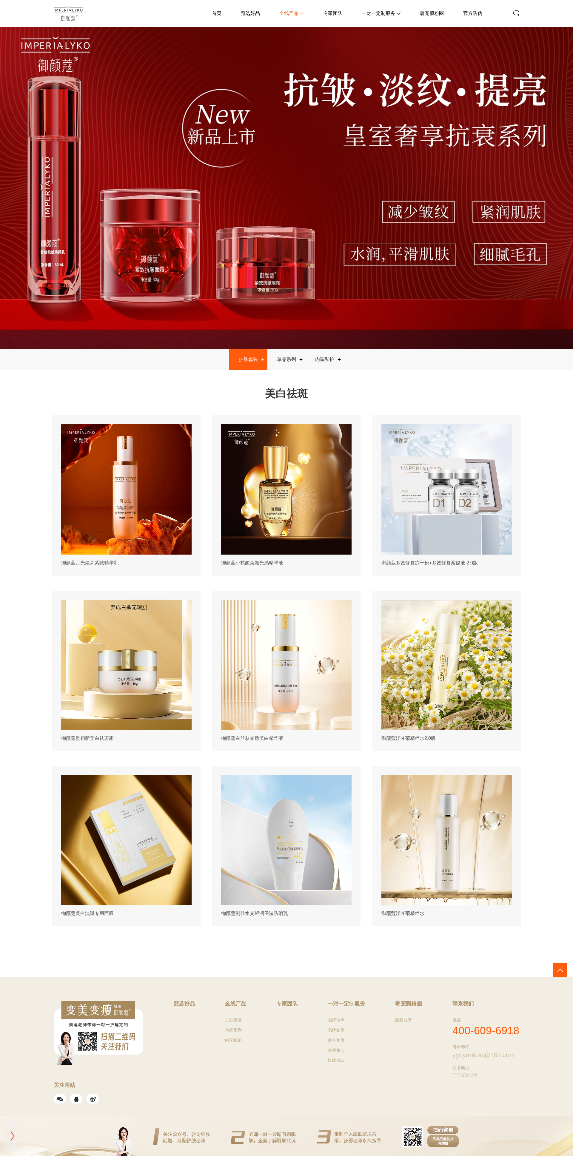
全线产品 (288, 13)
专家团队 (332, 13)
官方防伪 (472, 13)
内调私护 (324, 359)
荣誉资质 (336, 1040)
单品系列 (286, 359)
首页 (216, 13)
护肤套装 (248, 359)
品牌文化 (336, 1030)
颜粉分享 (403, 1020)
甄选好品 (250, 13)
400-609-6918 (485, 1030)
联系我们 (336, 1050)
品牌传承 (336, 1020)
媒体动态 (336, 1060)
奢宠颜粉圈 (432, 13)
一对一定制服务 (378, 13)
